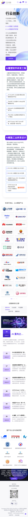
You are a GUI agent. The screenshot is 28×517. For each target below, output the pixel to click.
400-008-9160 (14, 486)
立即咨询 (14, 478)
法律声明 (11, 515)
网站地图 (17, 515)
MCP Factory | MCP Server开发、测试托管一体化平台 (15, 122)
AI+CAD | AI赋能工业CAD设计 (16, 168)
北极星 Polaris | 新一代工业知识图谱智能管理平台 (16, 179)
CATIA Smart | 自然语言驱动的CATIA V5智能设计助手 (16, 187)
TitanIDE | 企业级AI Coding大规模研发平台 (16, 102)
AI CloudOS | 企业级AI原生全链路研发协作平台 (16, 95)
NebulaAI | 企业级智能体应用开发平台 (16, 109)
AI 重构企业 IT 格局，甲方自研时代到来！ (18, 334)
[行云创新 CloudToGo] (6, 2)
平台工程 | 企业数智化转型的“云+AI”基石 (16, 116)
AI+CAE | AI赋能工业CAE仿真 (16, 173)
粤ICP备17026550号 (19, 510)
